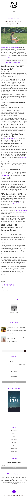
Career (14, 442)
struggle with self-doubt (16, 203)
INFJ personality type (6, 57)
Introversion (14, 448)
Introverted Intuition (10, 109)
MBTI (18, 18)
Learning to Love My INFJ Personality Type (16, 328)
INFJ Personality (12, 18)
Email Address (14, 366)
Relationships (14, 439)
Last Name (14, 376)
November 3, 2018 (10, 333)
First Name (14, 371)
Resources (14, 433)
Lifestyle (14, 436)
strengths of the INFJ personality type (10, 47)
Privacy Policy (14, 451)
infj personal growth (5, 290)
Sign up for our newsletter (14, 462)
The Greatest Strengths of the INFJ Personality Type (15, 337)
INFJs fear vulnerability (21, 210)
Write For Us (14, 430)
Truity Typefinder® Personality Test (11, 62)
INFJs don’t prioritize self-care (11, 138)
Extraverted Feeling (5, 175)
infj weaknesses (15, 290)
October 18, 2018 (10, 343)
